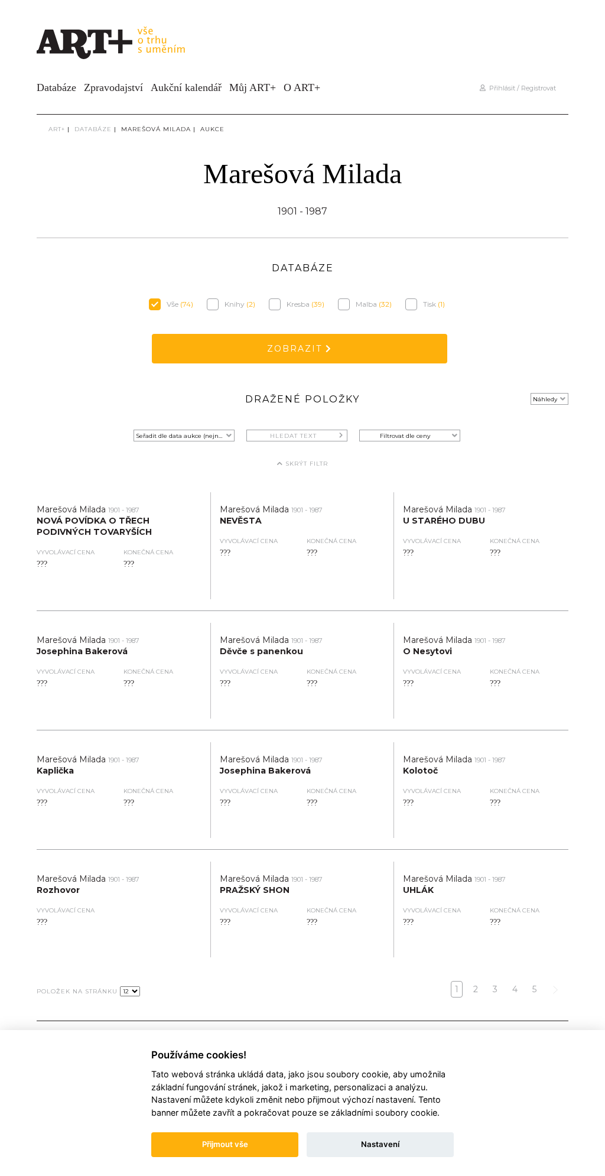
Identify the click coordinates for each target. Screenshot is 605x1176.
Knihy (240, 304)
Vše (180, 304)
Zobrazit (296, 348)
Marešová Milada (156, 129)
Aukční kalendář (186, 87)
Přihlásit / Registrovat (521, 88)
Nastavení (380, 1144)
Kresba (305, 304)
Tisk (434, 304)
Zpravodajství (113, 87)
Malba (374, 304)
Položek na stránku (77, 992)
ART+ (56, 129)
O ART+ (302, 87)
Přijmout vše (225, 1144)
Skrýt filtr (305, 463)
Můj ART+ (252, 87)
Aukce (212, 129)
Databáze (56, 87)
